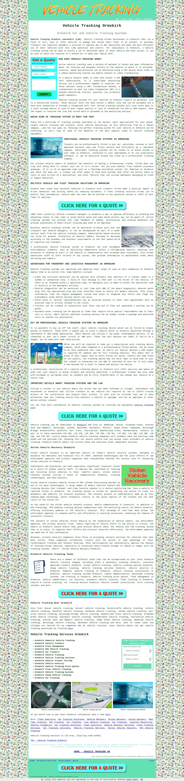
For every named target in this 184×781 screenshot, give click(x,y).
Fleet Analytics (47, 719)
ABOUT (131, 19)
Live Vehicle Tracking (96, 722)
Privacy (152, 760)
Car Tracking (73, 722)
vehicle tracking (143, 405)
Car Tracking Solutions (71, 719)
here (70, 628)
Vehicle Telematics (41, 725)
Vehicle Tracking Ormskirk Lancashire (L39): (56, 39)
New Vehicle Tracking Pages (46, 760)
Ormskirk (81, 425)
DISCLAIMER (148, 19)
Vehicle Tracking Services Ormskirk (59, 634)
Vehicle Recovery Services (119, 725)
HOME (117, 19)
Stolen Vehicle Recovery (122, 728)
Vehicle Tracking (64, 760)
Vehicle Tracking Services (89, 728)
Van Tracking (56, 722)
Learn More (132, 779)
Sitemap (32, 760)
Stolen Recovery (117, 719)
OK (142, 779)
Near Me (75, 760)
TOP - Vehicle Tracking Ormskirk (49, 740)
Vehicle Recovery (96, 719)
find (39, 608)
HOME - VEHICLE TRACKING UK (92, 751)
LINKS (124, 19)
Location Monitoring (141, 722)
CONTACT (138, 19)
